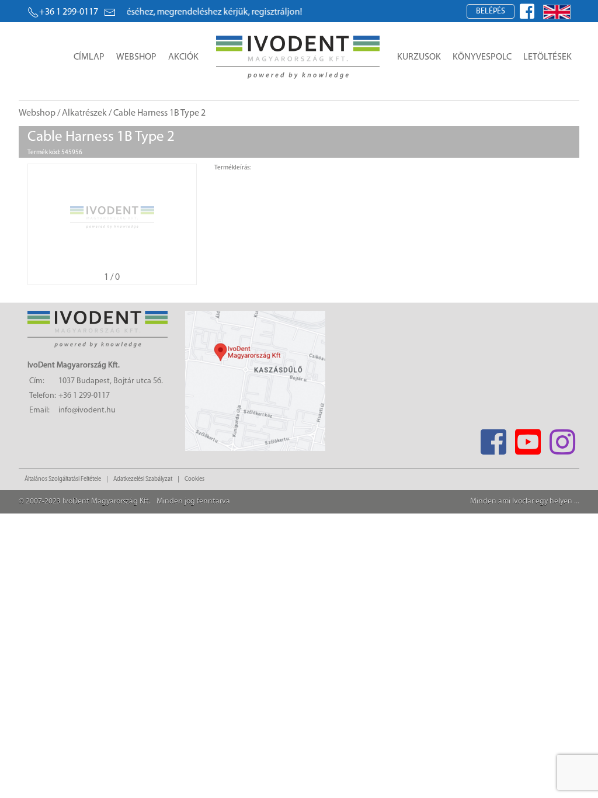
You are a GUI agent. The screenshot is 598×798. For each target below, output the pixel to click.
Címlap (89, 57)
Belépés (490, 11)
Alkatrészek (84, 113)
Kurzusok (419, 57)
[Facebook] (493, 438)
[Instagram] (562, 438)
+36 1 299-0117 (68, 12)
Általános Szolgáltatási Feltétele (63, 479)
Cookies (194, 479)
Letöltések (547, 57)
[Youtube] (527, 438)
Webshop (136, 57)
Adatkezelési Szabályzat (142, 479)
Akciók (183, 57)
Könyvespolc (482, 57)
